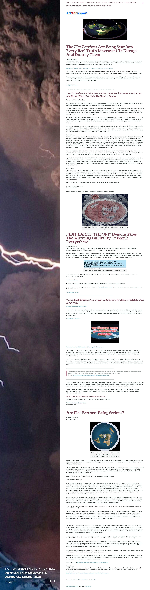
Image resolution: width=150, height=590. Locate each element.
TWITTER (82, 2)
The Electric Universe (72, 280)
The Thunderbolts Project (105, 287)
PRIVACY (84, 5)
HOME (67, 2)
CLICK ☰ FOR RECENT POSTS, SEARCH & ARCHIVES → (100, 5)
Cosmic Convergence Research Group (76, 306)
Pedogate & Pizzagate (130, 2)
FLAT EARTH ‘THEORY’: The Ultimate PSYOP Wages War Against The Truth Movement (89, 68)
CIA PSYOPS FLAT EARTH (73, 318)
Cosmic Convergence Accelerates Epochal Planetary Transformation (91, 375)
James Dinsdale (88, 586)
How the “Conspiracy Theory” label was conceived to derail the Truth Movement (87, 573)
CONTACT (104, 2)
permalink (94, 579)
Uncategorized (83, 579)
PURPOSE (98, 2)
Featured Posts (90, 2)
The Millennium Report (11, 581)
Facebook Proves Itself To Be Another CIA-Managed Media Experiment (85, 347)
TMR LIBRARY (112, 2)
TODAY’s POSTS (74, 2)
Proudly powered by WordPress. (72, 586)
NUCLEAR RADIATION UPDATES (73, 5)
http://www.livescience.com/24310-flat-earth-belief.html (92, 562)
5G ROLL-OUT (119, 2)
